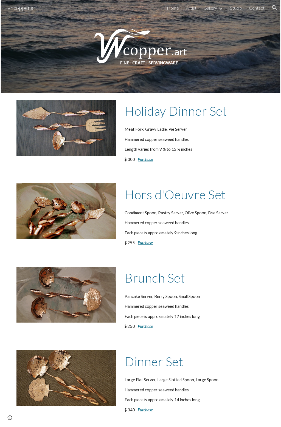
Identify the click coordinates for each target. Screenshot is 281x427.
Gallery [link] (210, 7)
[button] (274, 7)
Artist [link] (191, 7)
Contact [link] (257, 7)
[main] (193, 111)
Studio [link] (236, 7)
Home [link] (173, 7)
